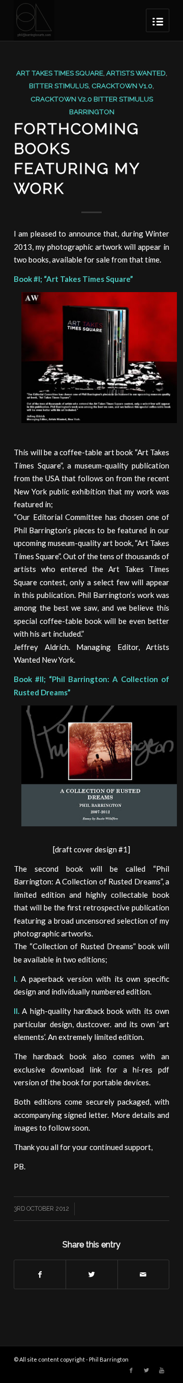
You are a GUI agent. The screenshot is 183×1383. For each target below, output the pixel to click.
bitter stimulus (58, 86)
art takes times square (59, 73)
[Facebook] (131, 1370)
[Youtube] (161, 1370)
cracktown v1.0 (122, 86)
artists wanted (136, 73)
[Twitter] (146, 1370)
